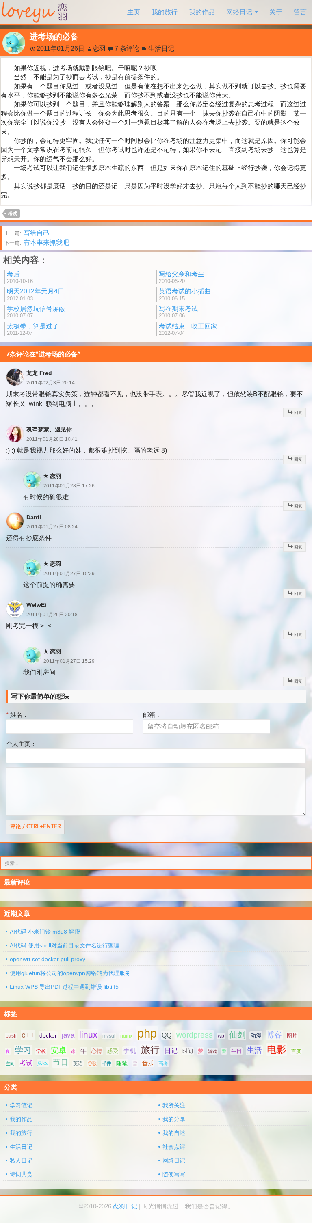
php (147, 1033)
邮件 (106, 1063)
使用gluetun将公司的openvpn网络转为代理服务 (70, 973)
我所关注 (173, 1105)
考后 (20, 277)
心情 (96, 1051)
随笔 (122, 1063)
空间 (10, 1063)
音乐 (148, 1063)
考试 (12, 213)
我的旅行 (165, 12)
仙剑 (237, 1034)
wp (221, 1035)
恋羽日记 (125, 1206)
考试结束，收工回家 (188, 329)
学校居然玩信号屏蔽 (36, 312)
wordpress (194, 1035)
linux (88, 1035)
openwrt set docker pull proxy (47, 959)
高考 (163, 1063)
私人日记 (21, 1160)
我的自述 (173, 1133)
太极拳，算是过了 (33, 329)
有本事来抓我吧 (36, 242)
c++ (28, 1035)
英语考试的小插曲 (185, 294)
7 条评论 (127, 48)
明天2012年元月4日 (35, 294)
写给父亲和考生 (181, 277)
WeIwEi (36, 605)
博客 (274, 1035)
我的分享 (173, 1119)
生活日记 (161, 48)
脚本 (42, 1063)
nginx (126, 1036)
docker (48, 1035)
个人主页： (21, 743)
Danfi (33, 517)
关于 (275, 12)
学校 (41, 1051)
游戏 (212, 1051)
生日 (236, 1051)
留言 (300, 12)
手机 (129, 1050)
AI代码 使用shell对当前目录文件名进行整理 (64, 945)
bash (11, 1035)
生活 (254, 1050)
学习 (23, 1050)
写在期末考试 (178, 312)
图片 (292, 1036)
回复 (298, 412)
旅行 (150, 1049)
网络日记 (239, 12)
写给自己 (27, 232)
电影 (276, 1049)
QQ (166, 1035)
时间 (187, 1051)
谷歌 (92, 1063)
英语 (78, 1063)
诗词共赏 (21, 1174)
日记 (171, 1050)
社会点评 (173, 1146)
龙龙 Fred (39, 373)
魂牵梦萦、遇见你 (49, 429)
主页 (133, 12)
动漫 (256, 1035)
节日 (60, 1062)
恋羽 (99, 48)
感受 (112, 1051)
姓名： (17, 714)
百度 (296, 1051)
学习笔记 (21, 1105)
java (68, 1035)
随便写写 (173, 1174)
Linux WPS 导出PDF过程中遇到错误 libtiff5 (64, 987)
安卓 (58, 1050)
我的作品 (202, 12)
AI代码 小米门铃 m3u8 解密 (45, 931)
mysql (108, 1035)
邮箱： (152, 714)
